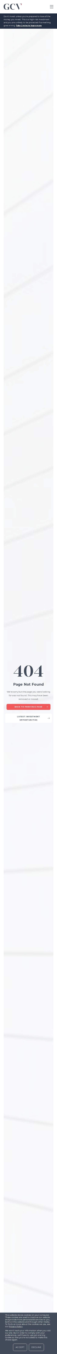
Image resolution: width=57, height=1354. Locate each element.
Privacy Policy (15, 1326)
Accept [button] (20, 1347)
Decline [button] (36, 1347)
